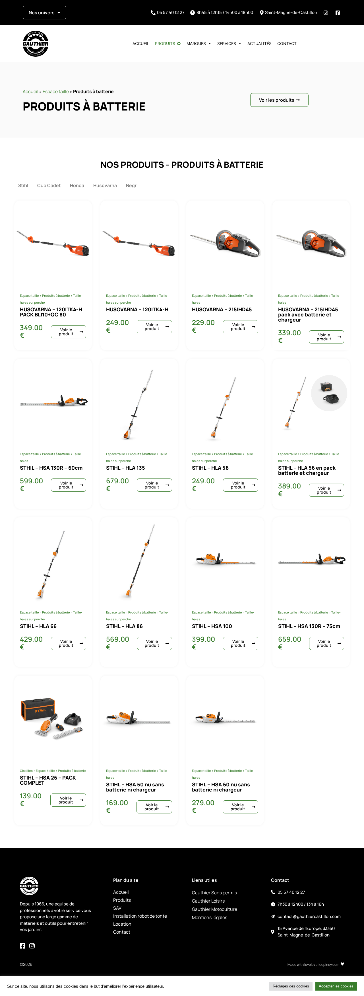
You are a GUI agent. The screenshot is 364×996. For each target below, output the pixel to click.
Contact (287, 43)
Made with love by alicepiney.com (313, 964)
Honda (77, 185)
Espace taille (56, 91)
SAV (117, 908)
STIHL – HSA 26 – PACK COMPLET (48, 780)
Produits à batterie (56, 295)
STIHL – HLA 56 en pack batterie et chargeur (307, 470)
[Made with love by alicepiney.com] (342, 964)
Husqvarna (105, 185)
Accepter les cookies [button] (336, 986)
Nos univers (42, 12)
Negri (132, 185)
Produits (165, 43)
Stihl (23, 185)
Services (226, 43)
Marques (196, 43)
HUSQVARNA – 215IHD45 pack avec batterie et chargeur (308, 314)
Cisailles (26, 770)
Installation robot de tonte (140, 916)
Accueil (141, 43)
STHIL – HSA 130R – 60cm (51, 467)
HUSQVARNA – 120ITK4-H (137, 309)
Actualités (259, 43)
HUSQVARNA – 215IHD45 (222, 309)
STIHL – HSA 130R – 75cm (309, 626)
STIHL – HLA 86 (124, 626)
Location (122, 924)
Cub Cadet (49, 185)
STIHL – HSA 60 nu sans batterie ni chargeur (221, 787)
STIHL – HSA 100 (212, 626)
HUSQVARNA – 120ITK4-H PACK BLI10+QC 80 (51, 312)
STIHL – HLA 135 (125, 467)
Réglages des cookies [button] (291, 986)
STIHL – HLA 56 (210, 467)
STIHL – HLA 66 (38, 626)
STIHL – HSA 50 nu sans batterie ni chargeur (135, 787)
